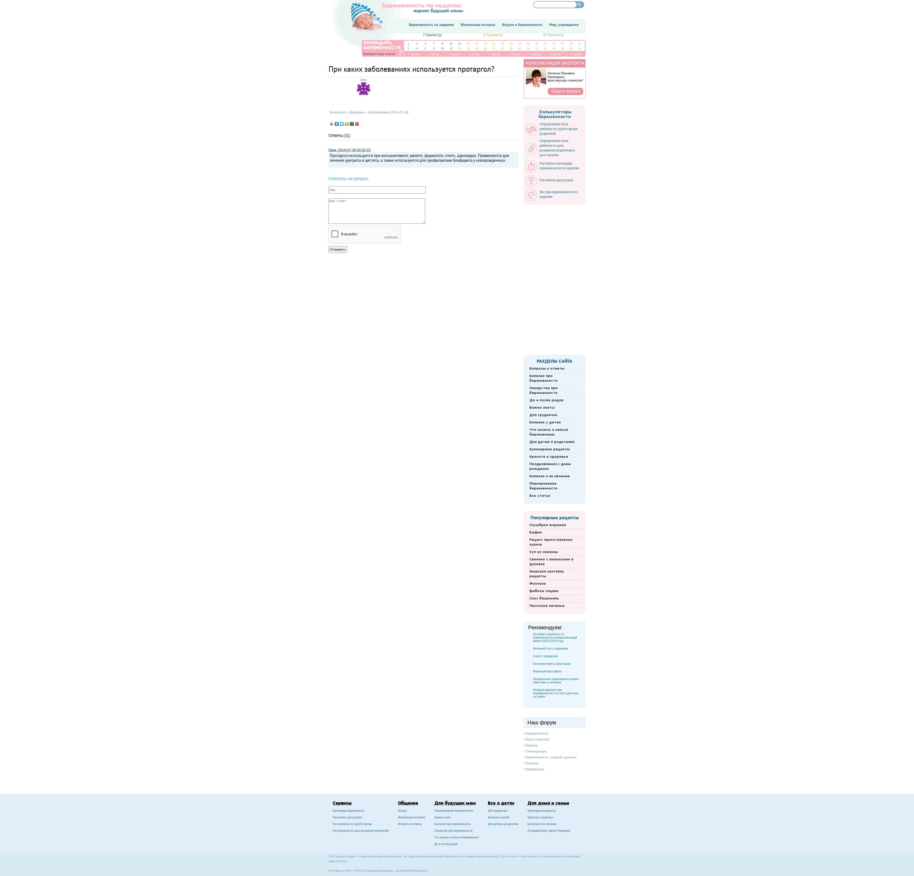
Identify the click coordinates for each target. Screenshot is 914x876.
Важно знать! (542, 407)
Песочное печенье (547, 606)
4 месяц (474, 54)
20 (485, 48)
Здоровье (356, 112)
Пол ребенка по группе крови (352, 824)
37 (562, 43)
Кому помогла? (538, 739)
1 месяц (413, 54)
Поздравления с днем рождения (550, 467)
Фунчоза (537, 583)
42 (579, 48)
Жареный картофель (547, 671)
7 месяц (535, 54)
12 (451, 48)
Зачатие (532, 763)
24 (502, 48)
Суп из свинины (543, 552)
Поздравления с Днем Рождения (548, 831)
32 (536, 48)
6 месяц (514, 54)
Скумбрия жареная (547, 525)
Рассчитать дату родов (347, 818)
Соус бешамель (544, 598)
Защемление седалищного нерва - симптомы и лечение (556, 680)
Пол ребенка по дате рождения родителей (361, 831)
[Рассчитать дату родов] (551, 185)
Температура (536, 751)
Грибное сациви (543, 591)
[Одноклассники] (346, 124)
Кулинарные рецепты (549, 449)
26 (511, 48)
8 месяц (555, 54)
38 (562, 48)
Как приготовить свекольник (552, 663)
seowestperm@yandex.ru (411, 870)
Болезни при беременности (543, 378)
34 (545, 48)
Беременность (537, 733)
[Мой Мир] (351, 124)
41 (579, 43)
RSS (358, 870)
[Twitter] (341, 124)
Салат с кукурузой (545, 656)
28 (519, 48)
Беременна (535, 769)
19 (485, 43)
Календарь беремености (348, 811)
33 (545, 43)
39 (571, 43)
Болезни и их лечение (549, 476)
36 (553, 48)
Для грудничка (543, 415)
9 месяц (575, 54)
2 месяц (433, 54)
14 (459, 48)
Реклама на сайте (340, 870)
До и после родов (546, 400)
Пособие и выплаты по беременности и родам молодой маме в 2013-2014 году (555, 638)
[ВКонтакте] (336, 124)
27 (519, 43)
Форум (402, 811)
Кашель (532, 745)
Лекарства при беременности (543, 391)
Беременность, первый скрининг (551, 757)
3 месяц (454, 54)
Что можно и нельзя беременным (548, 432)
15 (468, 43)
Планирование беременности (543, 486)
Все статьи (539, 496)
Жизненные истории (411, 818)
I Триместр (432, 35)
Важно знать (442, 818)
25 (511, 43)
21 (493, 43)
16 (468, 48)
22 (493, 48)
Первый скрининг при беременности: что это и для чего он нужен (555, 693)
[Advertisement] (555, 278)
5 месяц (494, 54)
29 (528, 43)
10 (442, 48)
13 (459, 43)
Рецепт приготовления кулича (550, 542)
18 (476, 48)
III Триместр (553, 35)
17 (476, 43)
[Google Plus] (356, 124)
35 (553, 43)
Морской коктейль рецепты (546, 574)
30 (528, 48)
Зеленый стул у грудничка (550, 648)
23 (502, 43)
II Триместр (493, 35)
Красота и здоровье (548, 456)
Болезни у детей (545, 422)
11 (451, 43)
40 (571, 48)
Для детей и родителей (552, 442)
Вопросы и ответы (546, 368)
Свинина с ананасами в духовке (551, 562)
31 (536, 43)
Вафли (535, 532)
